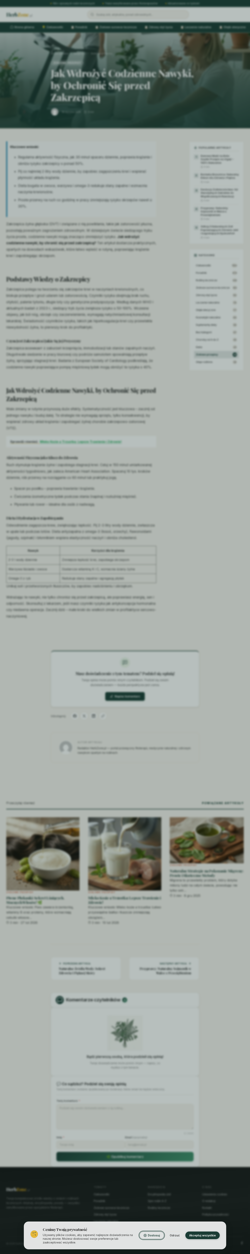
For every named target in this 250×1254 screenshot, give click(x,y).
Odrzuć (175, 1235)
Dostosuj (154, 1235)
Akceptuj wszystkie (202, 1235)
